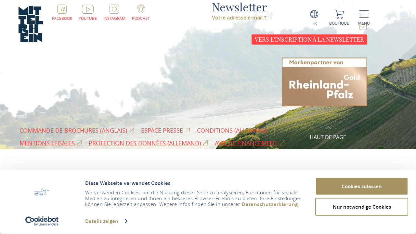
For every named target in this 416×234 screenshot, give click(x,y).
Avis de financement (247, 143)
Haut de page (328, 137)
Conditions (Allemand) (233, 130)
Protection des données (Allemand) (145, 143)
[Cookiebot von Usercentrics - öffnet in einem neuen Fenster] (42, 221)
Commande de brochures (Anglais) (74, 130)
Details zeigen (101, 221)
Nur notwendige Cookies (362, 206)
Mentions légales (48, 143)
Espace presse (163, 130)
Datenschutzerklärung (270, 204)
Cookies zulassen (362, 186)
